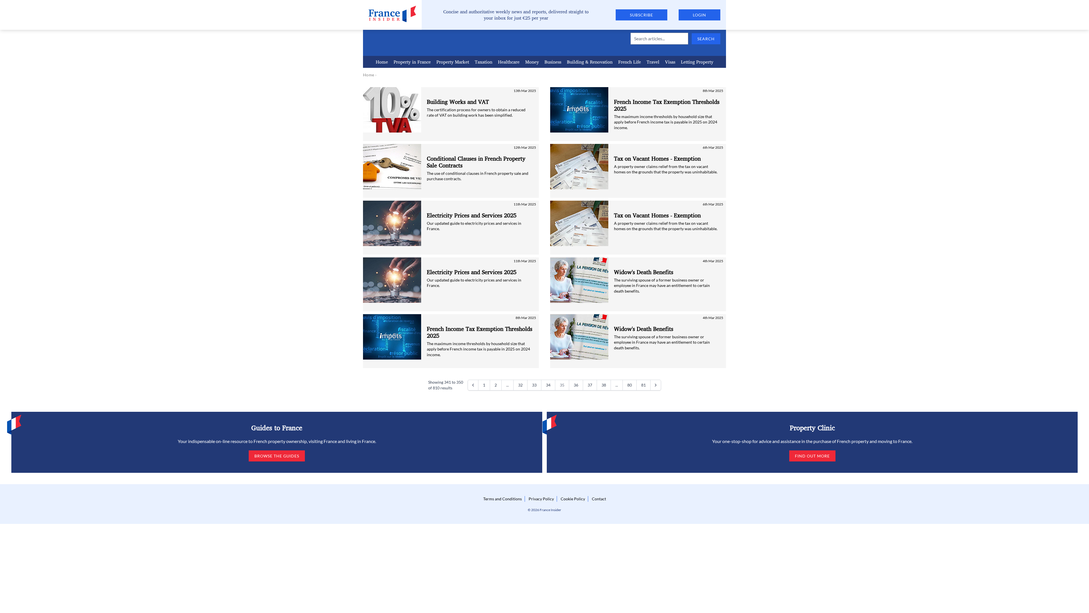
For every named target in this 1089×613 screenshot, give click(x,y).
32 (520, 385)
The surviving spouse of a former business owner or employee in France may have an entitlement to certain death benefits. (662, 285)
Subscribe (641, 14)
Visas (670, 62)
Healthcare (509, 62)
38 (604, 385)
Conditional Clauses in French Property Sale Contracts (476, 162)
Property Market (452, 62)
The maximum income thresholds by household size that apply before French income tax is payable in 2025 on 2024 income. (478, 349)
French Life (629, 62)
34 (548, 385)
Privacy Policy (541, 498)
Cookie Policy (573, 498)
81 (643, 385)
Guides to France (276, 427)
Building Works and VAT (458, 101)
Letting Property (697, 62)
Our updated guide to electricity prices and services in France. (474, 226)
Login (699, 14)
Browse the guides (276, 456)
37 (590, 385)
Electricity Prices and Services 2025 (471, 215)
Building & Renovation (590, 62)
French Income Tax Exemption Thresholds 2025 (479, 332)
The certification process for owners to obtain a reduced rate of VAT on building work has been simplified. (476, 112)
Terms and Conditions (502, 498)
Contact (599, 498)
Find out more (812, 456)
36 (576, 385)
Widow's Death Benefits (643, 272)
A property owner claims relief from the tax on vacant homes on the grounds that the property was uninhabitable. (665, 169)
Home (382, 62)
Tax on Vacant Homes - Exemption (657, 158)
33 (534, 385)
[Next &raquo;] (655, 385)
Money (532, 62)
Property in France (412, 62)
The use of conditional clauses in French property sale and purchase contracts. (477, 176)
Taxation (483, 62)
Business (552, 62)
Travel (653, 62)
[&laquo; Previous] (473, 385)
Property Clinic (812, 427)
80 (629, 385)
